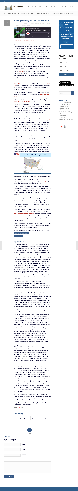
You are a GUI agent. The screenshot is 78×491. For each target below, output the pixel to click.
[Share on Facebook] (16, 418)
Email (23, 449)
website (21, 71)
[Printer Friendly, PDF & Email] (18, 408)
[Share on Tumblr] (37, 418)
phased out (45, 182)
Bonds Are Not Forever (65, 102)
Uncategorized (63, 115)
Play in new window (28, 40)
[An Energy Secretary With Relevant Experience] (7, 23)
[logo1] (13, 6)
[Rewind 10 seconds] (35, 34)
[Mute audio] (31, 34)
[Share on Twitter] (20, 418)
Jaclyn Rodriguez (26, 25)
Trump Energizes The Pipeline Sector (24, 101)
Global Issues (62, 106)
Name (24, 444)
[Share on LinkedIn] (33, 418)
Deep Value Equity (64, 104)
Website (24, 454)
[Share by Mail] (49, 418)
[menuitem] (28, 6)
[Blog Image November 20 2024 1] (32, 163)
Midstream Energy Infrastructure (38, 23)
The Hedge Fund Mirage (65, 112)
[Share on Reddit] (45, 418)
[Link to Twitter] (4, 1)
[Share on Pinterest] (28, 418)
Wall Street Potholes (64, 119)
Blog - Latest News (9, 13)
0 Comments (26, 23)
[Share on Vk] (41, 418)
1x (32, 36)
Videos (61, 117)
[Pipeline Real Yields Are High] (1, 245)
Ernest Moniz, (17, 83)
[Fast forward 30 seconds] (35, 36)
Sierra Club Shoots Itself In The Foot (24, 213)
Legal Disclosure (25, 488)
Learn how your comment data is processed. (38, 481)
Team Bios (65, 1)
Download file (18, 40)
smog (48, 119)
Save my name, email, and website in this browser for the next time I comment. (21, 459)
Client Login (59, 1)
